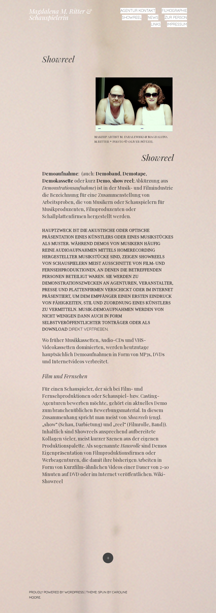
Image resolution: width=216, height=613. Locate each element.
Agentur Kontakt (137, 10)
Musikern (103, 202)
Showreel (131, 17)
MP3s (145, 354)
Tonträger (115, 322)
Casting (148, 396)
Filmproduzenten (105, 209)
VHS (139, 340)
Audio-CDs (112, 340)
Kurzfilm (73, 467)
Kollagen (52, 438)
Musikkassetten (82, 340)
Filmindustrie (158, 188)
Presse (49, 289)
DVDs (159, 354)
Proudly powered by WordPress (56, 592)
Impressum (177, 24)
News (153, 17)
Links (156, 24)
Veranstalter (155, 283)
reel (119, 424)
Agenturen (123, 283)
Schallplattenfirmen (64, 216)
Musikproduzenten (63, 209)
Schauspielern (141, 202)
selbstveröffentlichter (71, 322)
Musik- (124, 188)
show (50, 424)
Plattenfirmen (86, 289)
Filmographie (174, 10)
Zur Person (176, 17)
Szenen (114, 438)
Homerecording (136, 250)
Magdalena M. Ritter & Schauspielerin (60, 14)
